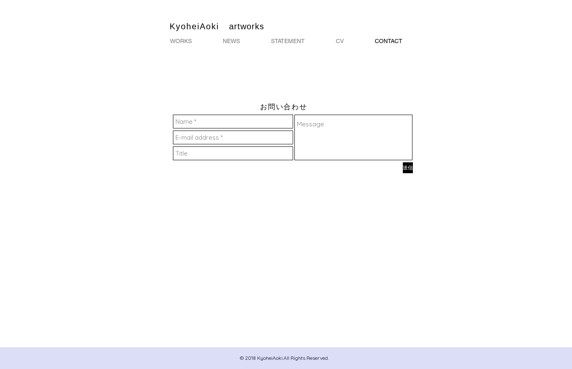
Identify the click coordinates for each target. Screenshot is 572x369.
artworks (246, 26)
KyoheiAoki (199, 26)
